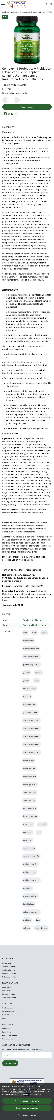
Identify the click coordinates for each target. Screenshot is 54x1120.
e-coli (34, 632)
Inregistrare (6, 1032)
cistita (44, 632)
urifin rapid (27, 840)
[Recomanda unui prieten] (16, 113)
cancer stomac (29, 768)
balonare (27, 696)
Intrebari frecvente (9, 1011)
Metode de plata (8, 994)
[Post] (9, 113)
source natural (29, 800)
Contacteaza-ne (8, 1008)
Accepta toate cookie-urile (27, 1101)
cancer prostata (30, 784)
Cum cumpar (7, 987)
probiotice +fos (29, 872)
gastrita (26, 672)
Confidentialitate (8, 970)
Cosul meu (6, 991)
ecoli (25, 632)
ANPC (4, 1018)
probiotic (27, 920)
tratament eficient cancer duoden (37, 744)
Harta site (6, 1015)
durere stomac (29, 704)
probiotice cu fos (30, 864)
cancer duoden (29, 776)
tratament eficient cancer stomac (37, 736)
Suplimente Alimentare (10, 12)
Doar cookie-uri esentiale (27, 1108)
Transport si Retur (9, 997)
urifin (39, 832)
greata (26, 680)
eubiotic (26, 928)
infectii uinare (28, 904)
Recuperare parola (9, 1035)
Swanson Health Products (35, 625)
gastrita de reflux (30, 712)
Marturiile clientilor (9, 973)
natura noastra (29, 808)
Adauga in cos (27, 107)
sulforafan (42, 824)
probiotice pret (41, 928)
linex (38, 920)
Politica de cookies (17, 1092)
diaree (36, 680)
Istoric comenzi (8, 1039)
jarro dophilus (29, 848)
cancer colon (28, 760)
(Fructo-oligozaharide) (29, 444)
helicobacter (28, 640)
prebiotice (27, 888)
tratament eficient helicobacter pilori (38, 728)
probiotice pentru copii (32, 664)
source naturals (29, 792)
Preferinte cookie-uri (27, 1115)
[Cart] (51, 4)
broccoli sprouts (30, 816)
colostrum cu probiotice (33, 912)
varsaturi (38, 672)
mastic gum (28, 824)
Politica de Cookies (9, 977)
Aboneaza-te (10, 1063)
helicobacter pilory (31, 649)
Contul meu (6, 1028)
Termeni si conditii (9, 966)
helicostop (27, 832)
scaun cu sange (29, 688)
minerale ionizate (30, 896)
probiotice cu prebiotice (33, 880)
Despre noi (6, 963)
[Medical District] (18, 4)
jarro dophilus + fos (31, 856)
